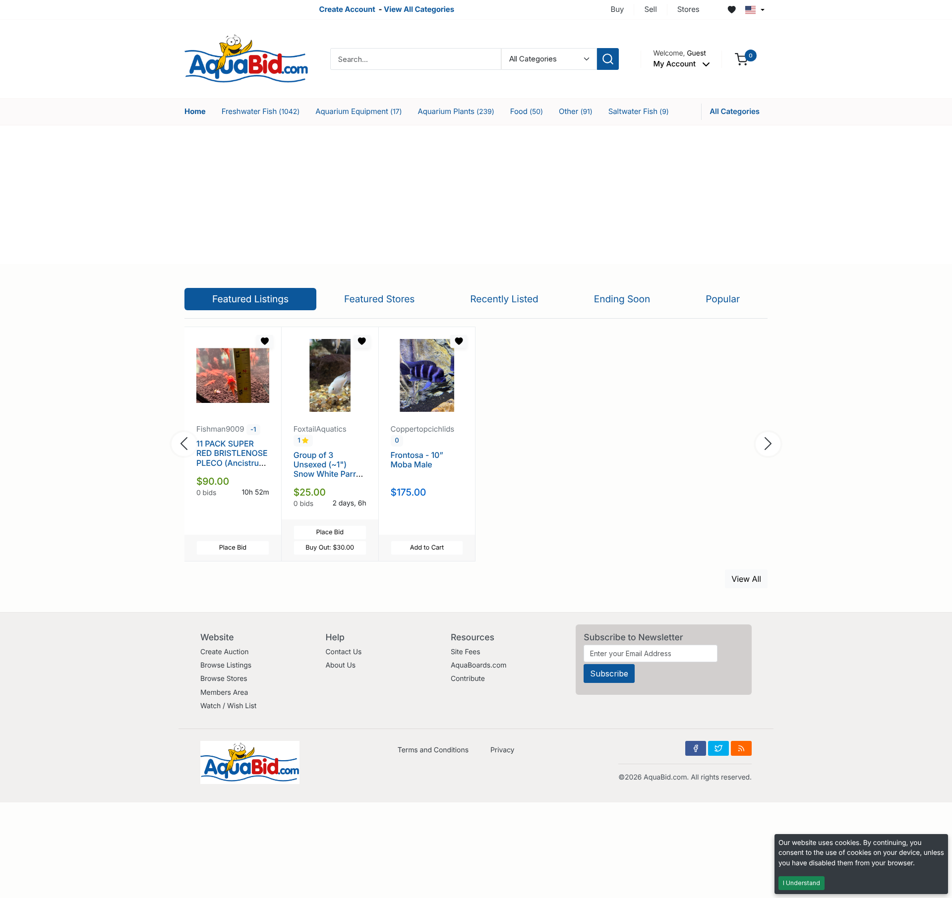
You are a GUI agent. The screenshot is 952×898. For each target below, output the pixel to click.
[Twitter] (718, 748)
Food (526, 111)
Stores (688, 9)
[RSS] (741, 748)
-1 (253, 430)
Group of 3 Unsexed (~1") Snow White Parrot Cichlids (328, 469)
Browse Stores (223, 678)
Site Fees (465, 652)
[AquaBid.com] (246, 58)
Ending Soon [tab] (622, 299)
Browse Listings (225, 665)
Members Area (224, 692)
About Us (340, 665)
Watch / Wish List (228, 706)
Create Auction (224, 652)
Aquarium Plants (455, 111)
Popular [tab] (723, 299)
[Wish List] (731, 9)
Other (576, 111)
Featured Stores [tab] (379, 299)
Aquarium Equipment (358, 111)
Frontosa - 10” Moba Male (417, 459)
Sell (650, 9)
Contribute (468, 678)
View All (746, 579)
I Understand (801, 883)
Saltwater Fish (638, 111)
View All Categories (419, 9)
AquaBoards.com (479, 665)
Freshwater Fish (260, 111)
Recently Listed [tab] (504, 299)
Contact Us (343, 652)
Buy (617, 9)
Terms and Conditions (433, 750)
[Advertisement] (476, 194)
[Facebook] (695, 748)
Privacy (502, 750)
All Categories (735, 111)
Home (195, 111)
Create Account (347, 9)
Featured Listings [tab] (250, 299)
